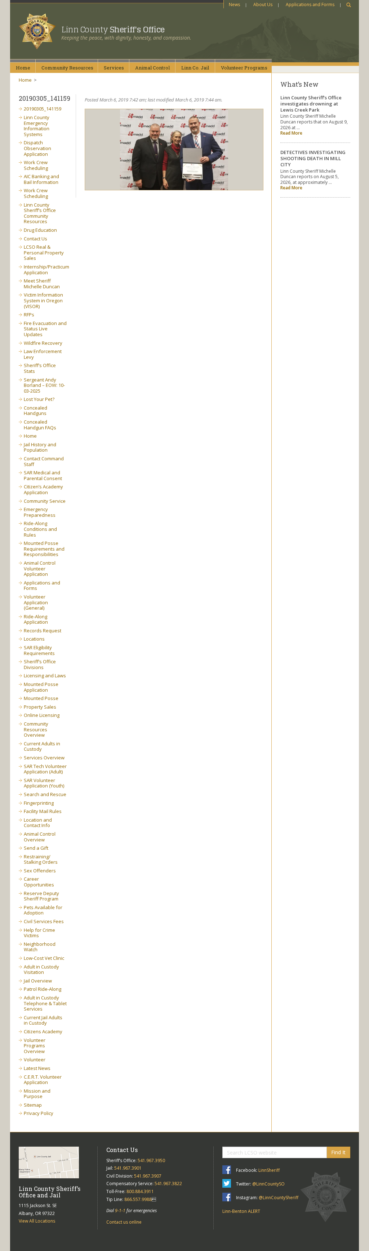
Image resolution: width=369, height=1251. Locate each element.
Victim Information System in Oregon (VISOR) (43, 300)
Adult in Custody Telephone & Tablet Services (45, 1003)
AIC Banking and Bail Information (41, 179)
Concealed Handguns (35, 411)
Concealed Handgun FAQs (40, 425)
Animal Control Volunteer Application (39, 568)
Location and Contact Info (38, 823)
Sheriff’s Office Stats (40, 368)
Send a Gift (36, 848)
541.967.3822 (168, 1183)
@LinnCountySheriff (278, 1197)
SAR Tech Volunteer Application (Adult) (45, 769)
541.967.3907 (147, 1176)
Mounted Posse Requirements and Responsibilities (44, 548)
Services (114, 67)
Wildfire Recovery (43, 343)
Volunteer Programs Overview (34, 1045)
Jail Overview (38, 980)
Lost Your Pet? (39, 399)
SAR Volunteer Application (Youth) (44, 783)
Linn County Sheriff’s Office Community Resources (40, 213)
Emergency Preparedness (39, 512)
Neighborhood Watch (39, 947)
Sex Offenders (40, 870)
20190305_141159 (42, 108)
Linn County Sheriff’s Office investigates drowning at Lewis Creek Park (311, 103)
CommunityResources (67, 67)
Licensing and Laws (45, 675)
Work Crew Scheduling (36, 165)
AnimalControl (152, 67)
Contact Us (35, 238)
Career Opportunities (39, 882)
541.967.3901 (128, 1168)
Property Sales (40, 707)
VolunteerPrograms (244, 67)
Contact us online (124, 1222)
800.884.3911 (140, 1191)
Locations (34, 639)
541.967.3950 (151, 1160)
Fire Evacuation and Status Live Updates (45, 329)
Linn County (113, 29)
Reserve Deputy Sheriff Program (41, 896)
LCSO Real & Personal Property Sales (44, 252)
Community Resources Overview (36, 729)
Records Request (42, 630)
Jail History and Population (40, 447)
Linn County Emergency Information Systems (36, 125)
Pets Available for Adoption (43, 910)
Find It (338, 1152)
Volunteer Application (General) (36, 602)
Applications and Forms (310, 4)
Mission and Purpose (37, 1094)
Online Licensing (41, 715)
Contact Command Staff (44, 461)
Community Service (45, 501)
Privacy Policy (38, 1113)
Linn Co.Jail (195, 67)
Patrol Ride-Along (42, 989)
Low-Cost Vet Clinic (44, 958)
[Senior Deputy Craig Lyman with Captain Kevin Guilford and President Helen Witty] (174, 149)
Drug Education (40, 230)
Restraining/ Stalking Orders (41, 859)
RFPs (29, 314)
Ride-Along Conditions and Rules (40, 529)
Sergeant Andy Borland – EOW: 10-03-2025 (44, 385)
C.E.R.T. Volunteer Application (43, 1080)
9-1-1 (120, 1210)
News (234, 4)
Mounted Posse (41, 698)
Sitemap (33, 1105)
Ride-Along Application (36, 619)
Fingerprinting (39, 803)
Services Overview (44, 757)
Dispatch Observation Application (37, 148)
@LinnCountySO (268, 1184)
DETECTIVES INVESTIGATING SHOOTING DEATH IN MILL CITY (313, 158)
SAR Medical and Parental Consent (43, 475)
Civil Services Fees (44, 921)
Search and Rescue (45, 794)
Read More (291, 133)
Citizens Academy (43, 1031)
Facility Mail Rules (43, 811)
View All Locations (37, 1221)
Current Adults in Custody (42, 746)
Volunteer (34, 1059)
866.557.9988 (138, 1199)
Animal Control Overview (39, 837)
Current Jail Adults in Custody (43, 1020)
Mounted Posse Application (41, 687)
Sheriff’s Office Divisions (40, 664)
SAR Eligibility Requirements (39, 650)
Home (23, 67)
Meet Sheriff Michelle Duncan (42, 283)
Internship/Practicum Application (46, 269)
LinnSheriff (269, 1170)
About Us (262, 4)
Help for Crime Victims (39, 933)
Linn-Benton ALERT (241, 1211)
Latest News (37, 1068)
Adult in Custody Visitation (41, 969)
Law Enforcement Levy (43, 354)
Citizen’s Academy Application (43, 489)
